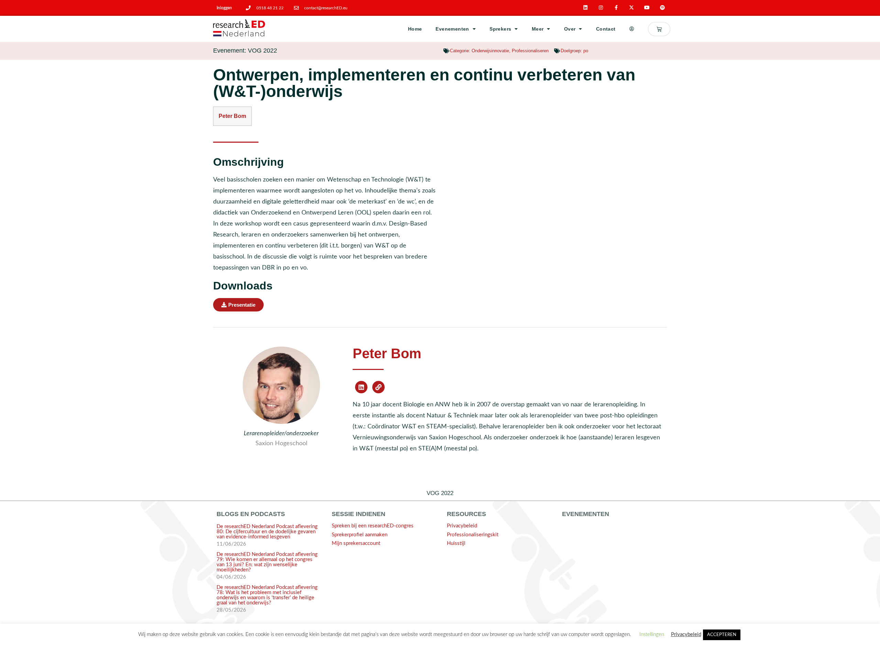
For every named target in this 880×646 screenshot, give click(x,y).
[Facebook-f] (616, 7)
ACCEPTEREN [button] (721, 635)
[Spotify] (662, 7)
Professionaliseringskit (472, 534)
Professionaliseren (530, 50)
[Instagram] (600, 7)
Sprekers (500, 29)
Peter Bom (387, 353)
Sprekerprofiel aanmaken (359, 534)
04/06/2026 (231, 577)
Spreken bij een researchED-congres (373, 525)
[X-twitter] (631, 7)
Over (570, 29)
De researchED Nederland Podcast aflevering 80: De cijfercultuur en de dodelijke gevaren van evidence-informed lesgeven (267, 531)
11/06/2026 (231, 544)
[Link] (378, 387)
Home (415, 29)
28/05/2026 (231, 610)
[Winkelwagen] (659, 29)
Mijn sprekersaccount (356, 543)
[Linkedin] (585, 7)
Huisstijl (456, 543)
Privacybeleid (462, 525)
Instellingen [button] (651, 634)
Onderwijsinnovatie (490, 50)
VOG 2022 (440, 493)
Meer (538, 29)
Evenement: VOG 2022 (245, 50)
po (585, 50)
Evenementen (452, 29)
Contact (606, 29)
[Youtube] (647, 7)
